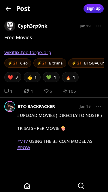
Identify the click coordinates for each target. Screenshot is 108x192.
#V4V (22, 141)
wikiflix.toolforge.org (27, 52)
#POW (23, 147)
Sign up (94, 8)
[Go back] (8, 8)
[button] (98, 26)
